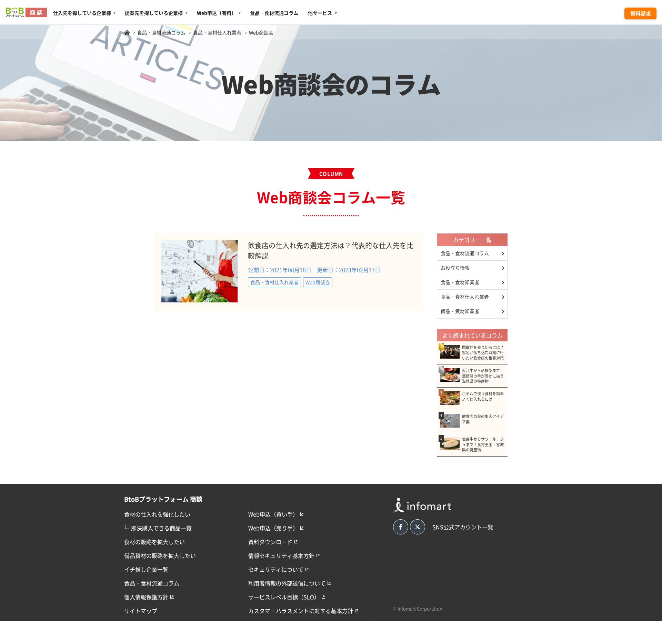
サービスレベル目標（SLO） (284, 597)
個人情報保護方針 (146, 597)
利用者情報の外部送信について (286, 583)
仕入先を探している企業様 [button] (82, 12)
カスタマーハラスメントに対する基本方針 (300, 611)
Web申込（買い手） (273, 514)
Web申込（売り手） (273, 528)
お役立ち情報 (455, 267)
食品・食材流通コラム (274, 12)
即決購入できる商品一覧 (158, 527)
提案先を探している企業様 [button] (154, 12)
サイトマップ (140, 611)
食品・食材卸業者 (460, 282)
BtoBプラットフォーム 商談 (163, 498)
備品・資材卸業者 (460, 311)
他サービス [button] (320, 12)
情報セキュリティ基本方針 (281, 555)
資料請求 (640, 13)
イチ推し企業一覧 (146, 569)
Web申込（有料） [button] (216, 12)
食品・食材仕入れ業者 (465, 296)
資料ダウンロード (270, 542)
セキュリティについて (275, 569)
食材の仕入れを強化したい (157, 514)
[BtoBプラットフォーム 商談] (127, 32)
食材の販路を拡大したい (154, 542)
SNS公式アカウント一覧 (462, 527)
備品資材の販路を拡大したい (160, 555)
